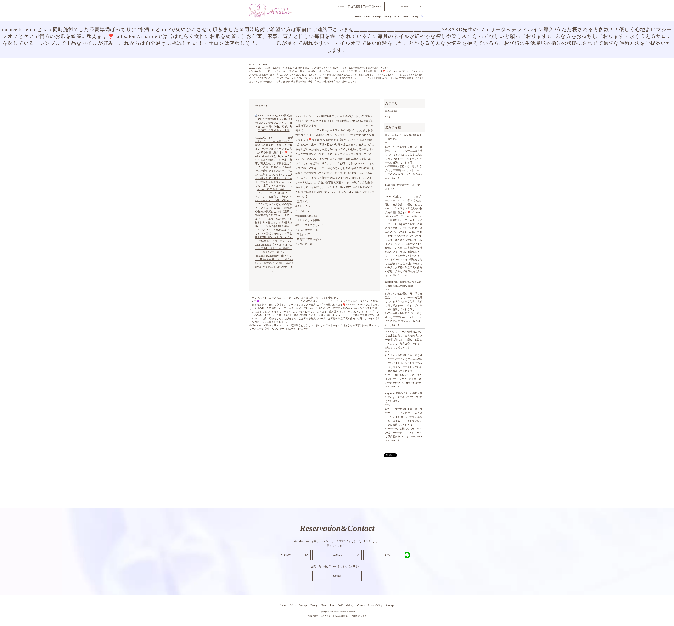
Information (391, 110)
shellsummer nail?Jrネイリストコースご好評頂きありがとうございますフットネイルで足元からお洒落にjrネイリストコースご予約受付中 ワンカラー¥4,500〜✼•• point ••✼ (312, 327)
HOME (252, 64)
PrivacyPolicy (375, 605)
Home (358, 16)
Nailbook (337, 555)
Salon (367, 16)
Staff (340, 605)
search (422, 16)
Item (405, 16)
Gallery (414, 16)
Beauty (387, 16)
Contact (404, 6)
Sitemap (389, 605)
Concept (377, 16)
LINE (388, 555)
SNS (265, 64)
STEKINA (286, 555)
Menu (397, 16)
